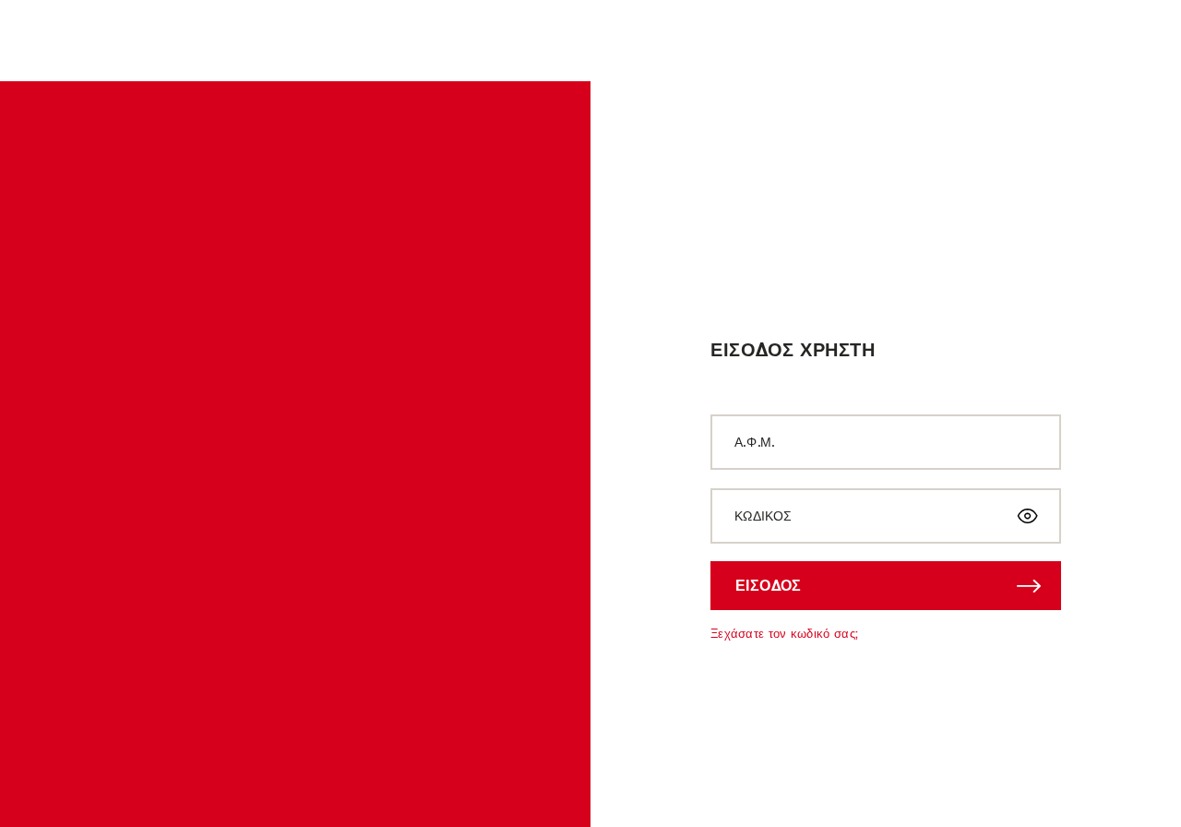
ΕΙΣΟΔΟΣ (768, 585)
